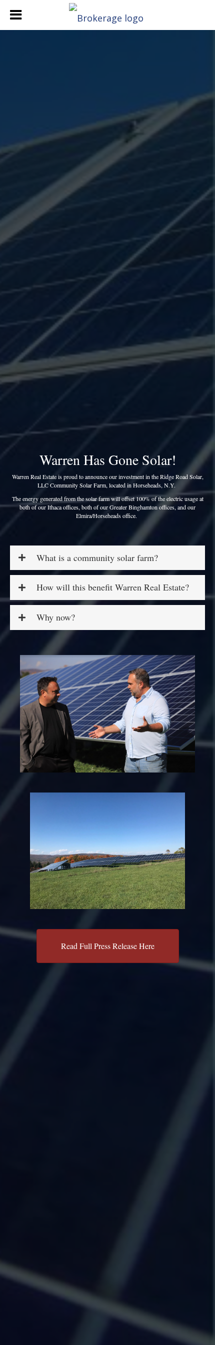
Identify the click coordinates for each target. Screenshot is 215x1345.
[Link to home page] (108, 15)
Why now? (55, 617)
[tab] (107, 558)
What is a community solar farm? (97, 558)
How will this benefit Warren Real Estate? (112, 587)
